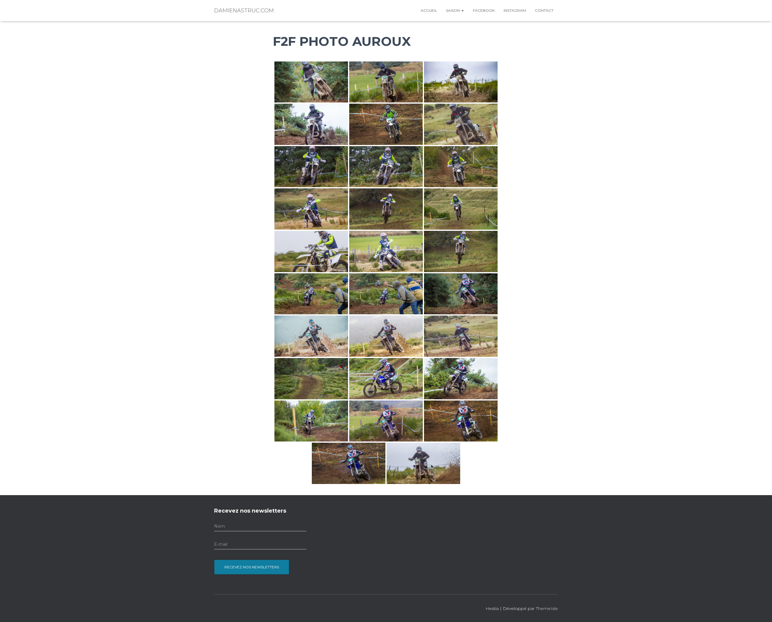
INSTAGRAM (515, 10)
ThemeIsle (547, 608)
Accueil (429, 10)
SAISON (453, 10)
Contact (544, 10)
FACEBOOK (484, 10)
